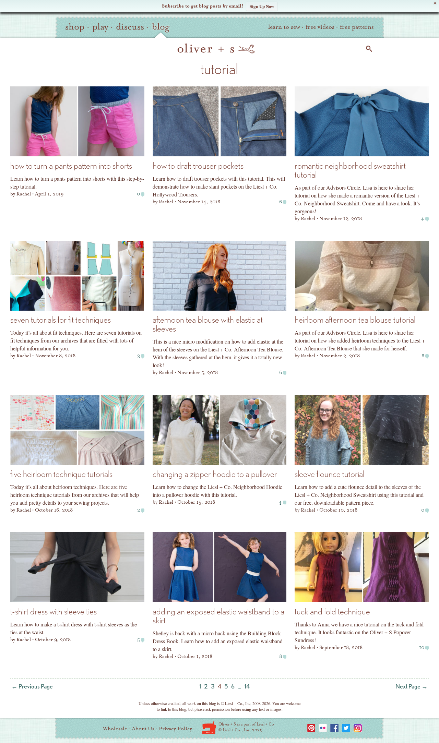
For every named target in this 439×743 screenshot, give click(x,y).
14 (247, 686)
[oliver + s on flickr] (323, 728)
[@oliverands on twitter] (346, 728)
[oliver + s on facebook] (334, 728)
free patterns (357, 27)
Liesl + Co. (209, 727)
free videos (320, 27)
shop (74, 27)
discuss (130, 27)
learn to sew (284, 27)
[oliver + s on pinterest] (311, 728)
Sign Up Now (262, 6)
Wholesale (115, 728)
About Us (143, 728)
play (100, 27)
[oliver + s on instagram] (358, 728)
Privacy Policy (175, 728)
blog (160, 27)
